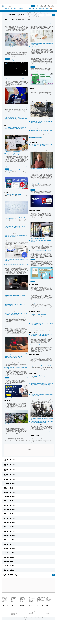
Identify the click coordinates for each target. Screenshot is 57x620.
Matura (12, 612)
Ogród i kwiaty (48, 600)
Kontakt (39, 617)
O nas (3, 617)
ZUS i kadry (4, 599)
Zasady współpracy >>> (35, 442)
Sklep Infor (21, 601)
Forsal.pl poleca (33, 373)
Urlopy (12, 599)
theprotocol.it (48, 612)
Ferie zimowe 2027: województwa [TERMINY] (13, 194)
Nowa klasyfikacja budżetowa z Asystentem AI (43, 190)
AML (37, 601)
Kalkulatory (30, 605)
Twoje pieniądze (31, 8)
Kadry (11, 8)
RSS (35, 617)
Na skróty (47, 605)
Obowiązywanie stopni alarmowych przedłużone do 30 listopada (42, 130)
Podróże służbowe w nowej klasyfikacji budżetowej (38, 238)
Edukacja (47, 8)
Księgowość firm (8, 77)
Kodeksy (21, 612)
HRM (12, 601)
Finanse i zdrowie (30, 601)
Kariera (32, 617)
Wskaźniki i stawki (40, 605)
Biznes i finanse (30, 596)
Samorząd (31, 88)
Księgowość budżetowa (35, 210)
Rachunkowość (4, 597)
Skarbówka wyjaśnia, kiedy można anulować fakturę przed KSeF (14, 151)
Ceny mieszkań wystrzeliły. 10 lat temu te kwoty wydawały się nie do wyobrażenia (16, 423)
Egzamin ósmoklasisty (14, 613)
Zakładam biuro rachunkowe (41, 596)
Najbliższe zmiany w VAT (8, 397)
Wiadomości (47, 596)
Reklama (43, 617)
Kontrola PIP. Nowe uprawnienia (40, 67)
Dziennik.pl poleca (33, 333)
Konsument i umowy (23, 598)
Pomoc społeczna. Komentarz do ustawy (42, 259)
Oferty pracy (47, 613)
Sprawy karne (22, 597)
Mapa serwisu (49, 617)
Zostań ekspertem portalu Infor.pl (37, 439)
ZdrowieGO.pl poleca (34, 354)
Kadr (30, 22)
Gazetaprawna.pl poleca (35, 311)
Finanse (47, 598)
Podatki (3, 596)
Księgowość (7, 8)
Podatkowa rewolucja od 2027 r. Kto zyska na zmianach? (41, 285)
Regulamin (28, 617)
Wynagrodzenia (13, 597)
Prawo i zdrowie (22, 602)
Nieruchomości (41, 8)
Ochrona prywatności (9, 617)
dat (35, 281)
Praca (20, 600)
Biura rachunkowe (40, 594)
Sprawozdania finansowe (40, 600)
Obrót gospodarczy (5, 598)
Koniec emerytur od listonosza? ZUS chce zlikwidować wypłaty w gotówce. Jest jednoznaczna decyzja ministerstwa (27, 10)
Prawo (26, 8)
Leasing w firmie (30, 600)
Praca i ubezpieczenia (31, 598)
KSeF (51, 8)
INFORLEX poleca (33, 284)
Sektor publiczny (20, 8)
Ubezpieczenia (13, 598)
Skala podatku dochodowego (41, 612)
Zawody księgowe (4, 600)
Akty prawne (22, 605)
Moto (36, 8)
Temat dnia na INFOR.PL (10, 22)
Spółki (29, 597)
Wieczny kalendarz (38, 137)
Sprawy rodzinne (22, 596)
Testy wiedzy (13, 614)
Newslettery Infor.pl (34, 435)
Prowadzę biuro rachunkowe (41, 597)
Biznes (15, 8)
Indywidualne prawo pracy (14, 596)
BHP (11, 600)
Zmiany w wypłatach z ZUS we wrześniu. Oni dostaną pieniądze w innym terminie (16, 46)
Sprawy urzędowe (22, 599)
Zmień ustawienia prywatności (20, 617)
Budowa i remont (48, 599)
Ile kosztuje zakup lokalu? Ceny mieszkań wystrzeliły (14, 401)
